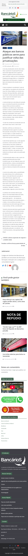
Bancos (4, 47)
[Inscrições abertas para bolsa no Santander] (14, 339)
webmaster (17, 64)
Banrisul (10, 47)
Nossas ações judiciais (7, 513)
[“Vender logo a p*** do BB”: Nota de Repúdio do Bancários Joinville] (14, 312)
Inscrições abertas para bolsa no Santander (14, 355)
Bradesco (3, 426)
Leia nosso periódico (6, 505)
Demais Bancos (5, 438)
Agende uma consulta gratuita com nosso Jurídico (14, 481)
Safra (2, 436)
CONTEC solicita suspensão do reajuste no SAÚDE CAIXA (14, 239)
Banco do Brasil (5, 421)
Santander (3, 428)
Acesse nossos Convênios (7, 478)
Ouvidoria (23, 547)
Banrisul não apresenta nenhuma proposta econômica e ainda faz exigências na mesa (16, 4)
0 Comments (16, 66)
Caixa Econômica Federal (7, 423)
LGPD (14, 549)
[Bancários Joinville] (3, 25)
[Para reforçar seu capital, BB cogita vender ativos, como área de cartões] (14, 284)
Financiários (4, 441)
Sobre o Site (5, 547)
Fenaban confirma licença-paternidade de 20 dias (13, 244)
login (14, 370)
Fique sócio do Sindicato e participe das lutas (12, 516)
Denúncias (18, 547)
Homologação (4, 492)
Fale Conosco (11, 547)
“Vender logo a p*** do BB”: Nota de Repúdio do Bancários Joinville (13, 329)
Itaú (2, 431)
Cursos (3, 484)
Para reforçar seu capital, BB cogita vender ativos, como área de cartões (14, 301)
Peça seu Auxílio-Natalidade (8, 502)
